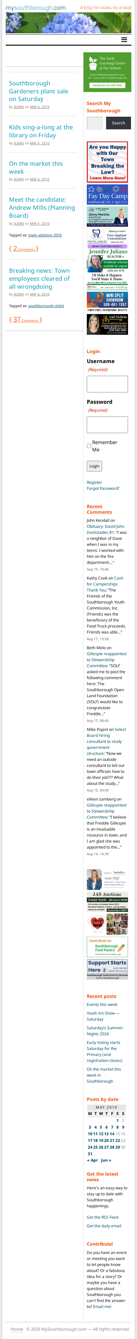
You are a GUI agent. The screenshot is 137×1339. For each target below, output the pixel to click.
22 (117, 1140)
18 (95, 1140)
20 (106, 1140)
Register (94, 482)
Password (99, 405)
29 (117, 1147)
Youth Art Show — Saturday (103, 1016)
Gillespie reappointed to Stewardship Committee (106, 659)
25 (95, 1147)
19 (101, 1140)
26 (101, 1147)
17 (90, 1140)
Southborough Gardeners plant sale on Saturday (38, 91)
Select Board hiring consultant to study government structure (106, 741)
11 (95, 1134)
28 (112, 1147)
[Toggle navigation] (124, 40)
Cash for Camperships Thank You (105, 584)
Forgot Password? (103, 488)
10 (90, 1134)
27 (106, 1147)
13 (106, 1134)
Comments (24, 249)
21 (112, 1140)
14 (112, 1134)
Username (101, 364)
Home (17, 1329)
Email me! (102, 1306)
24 (90, 1147)
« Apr (92, 1160)
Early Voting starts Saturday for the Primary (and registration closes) (104, 1051)
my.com (36, 7)
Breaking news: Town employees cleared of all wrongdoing (39, 278)
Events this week (102, 1004)
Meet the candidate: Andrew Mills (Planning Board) (42, 207)
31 (90, 1154)
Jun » (106, 1160)
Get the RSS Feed (102, 1217)
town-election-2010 (45, 234)
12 (101, 1134)
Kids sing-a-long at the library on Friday (41, 131)
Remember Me (104, 446)
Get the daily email (104, 1226)
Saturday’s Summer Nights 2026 (105, 1031)
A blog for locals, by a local (105, 7)
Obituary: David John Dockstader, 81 (105, 529)
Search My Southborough (103, 107)
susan (19, 106)
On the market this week (36, 167)
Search (118, 123)
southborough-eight (46, 305)
